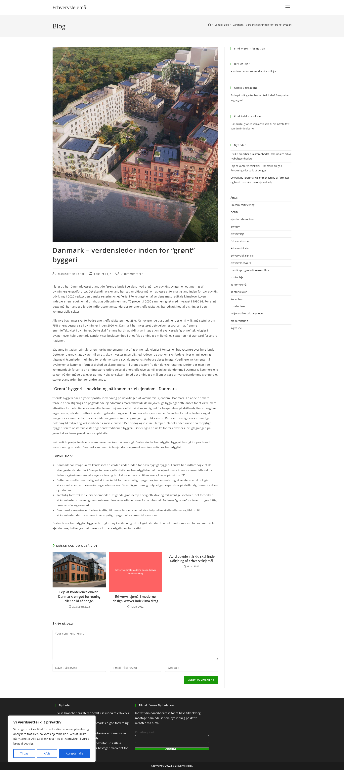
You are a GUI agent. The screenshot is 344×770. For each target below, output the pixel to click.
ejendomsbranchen (242, 219)
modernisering (239, 321)
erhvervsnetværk (241, 263)
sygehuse (236, 328)
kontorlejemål (239, 284)
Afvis (47, 753)
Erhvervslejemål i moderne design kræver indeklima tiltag (135, 598)
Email (144, 732)
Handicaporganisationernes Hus (250, 270)
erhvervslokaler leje (242, 255)
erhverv (235, 226)
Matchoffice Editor (71, 274)
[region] (52, 739)
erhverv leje (237, 234)
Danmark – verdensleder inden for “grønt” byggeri (262, 24)
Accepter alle (74, 753)
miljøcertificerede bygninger (247, 313)
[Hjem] (209, 24)
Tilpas (24, 753)
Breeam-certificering (242, 205)
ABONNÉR (172, 749)
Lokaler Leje (102, 274)
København (237, 299)
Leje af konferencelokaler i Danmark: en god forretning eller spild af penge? (79, 596)
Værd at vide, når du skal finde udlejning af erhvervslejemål (192, 558)
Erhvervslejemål (70, 7)
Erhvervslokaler (240, 248)
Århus (234, 197)
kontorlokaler (239, 292)
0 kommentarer (132, 274)
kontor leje (237, 277)
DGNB (234, 212)
